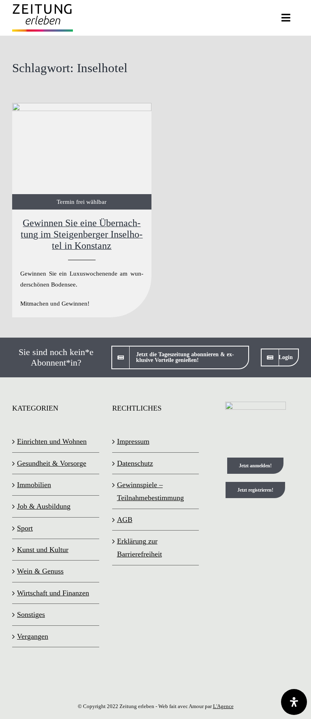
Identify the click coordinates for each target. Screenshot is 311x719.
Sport (25, 528)
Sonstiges (31, 614)
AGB (124, 520)
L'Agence (223, 706)
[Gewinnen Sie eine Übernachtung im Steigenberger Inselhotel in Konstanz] (81, 210)
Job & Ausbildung (43, 506)
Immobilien (34, 485)
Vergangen (32, 636)
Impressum (133, 441)
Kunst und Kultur (42, 550)
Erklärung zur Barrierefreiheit (139, 547)
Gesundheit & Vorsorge (51, 463)
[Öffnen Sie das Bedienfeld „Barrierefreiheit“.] (294, 702)
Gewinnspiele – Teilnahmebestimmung (150, 491)
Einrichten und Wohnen (52, 441)
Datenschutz (135, 463)
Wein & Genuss (40, 571)
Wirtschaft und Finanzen (53, 593)
